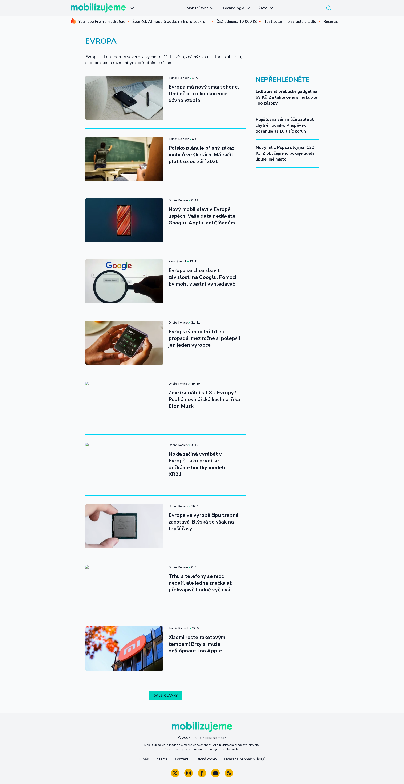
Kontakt (181, 759)
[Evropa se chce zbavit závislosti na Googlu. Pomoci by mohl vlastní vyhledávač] (124, 281)
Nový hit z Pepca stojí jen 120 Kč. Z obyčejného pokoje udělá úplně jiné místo (285, 153)
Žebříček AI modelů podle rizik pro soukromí (170, 21)
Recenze (330, 21)
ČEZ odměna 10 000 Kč (236, 21)
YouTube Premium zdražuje (101, 21)
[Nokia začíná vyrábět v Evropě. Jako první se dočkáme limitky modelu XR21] (124, 465)
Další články (165, 695)
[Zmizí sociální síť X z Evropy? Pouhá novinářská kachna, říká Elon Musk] (124, 404)
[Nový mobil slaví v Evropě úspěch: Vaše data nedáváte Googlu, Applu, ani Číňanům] (124, 220)
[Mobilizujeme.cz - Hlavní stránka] (98, 8)
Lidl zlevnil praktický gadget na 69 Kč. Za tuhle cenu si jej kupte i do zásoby (286, 97)
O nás (144, 759)
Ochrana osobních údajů (244, 759)
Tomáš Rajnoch (179, 78)
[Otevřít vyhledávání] (328, 8)
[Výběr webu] (132, 8)
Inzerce (161, 759)
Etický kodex (206, 759)
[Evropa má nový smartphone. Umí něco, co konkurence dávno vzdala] (124, 98)
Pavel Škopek (178, 261)
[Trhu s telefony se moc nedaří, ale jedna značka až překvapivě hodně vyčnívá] (124, 587)
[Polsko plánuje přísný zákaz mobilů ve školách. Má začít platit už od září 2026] (124, 159)
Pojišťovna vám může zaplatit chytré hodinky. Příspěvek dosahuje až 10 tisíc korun (285, 125)
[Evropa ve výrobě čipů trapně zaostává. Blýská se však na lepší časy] (124, 526)
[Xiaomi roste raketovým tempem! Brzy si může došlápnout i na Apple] (124, 648)
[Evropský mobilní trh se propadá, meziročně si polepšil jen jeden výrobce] (124, 343)
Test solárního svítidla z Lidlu (290, 21)
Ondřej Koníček (179, 200)
